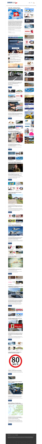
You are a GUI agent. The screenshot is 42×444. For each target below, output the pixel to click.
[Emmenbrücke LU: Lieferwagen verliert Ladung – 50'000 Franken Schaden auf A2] (15, 293)
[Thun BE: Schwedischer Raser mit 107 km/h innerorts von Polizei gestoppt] (15, 325)
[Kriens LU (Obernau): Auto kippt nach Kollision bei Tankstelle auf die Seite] (15, 75)
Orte (13, 5)
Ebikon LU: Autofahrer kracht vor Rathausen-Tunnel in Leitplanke (15, 382)
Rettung (28, 5)
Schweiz (7, 5)
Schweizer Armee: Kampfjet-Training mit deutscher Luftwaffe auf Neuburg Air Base (14, 225)
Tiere (31, 5)
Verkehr (21, 5)
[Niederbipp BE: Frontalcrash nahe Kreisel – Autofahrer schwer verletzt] (15, 262)
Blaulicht (33, 5)
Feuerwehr (26, 5)
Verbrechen (19, 5)
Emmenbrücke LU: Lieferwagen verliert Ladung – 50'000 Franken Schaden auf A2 (15, 286)
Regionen (9, 5)
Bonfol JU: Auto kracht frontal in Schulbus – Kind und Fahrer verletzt (15, 192)
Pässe (23, 5)
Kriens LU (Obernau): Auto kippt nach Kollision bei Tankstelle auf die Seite (15, 69)
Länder (15, 5)
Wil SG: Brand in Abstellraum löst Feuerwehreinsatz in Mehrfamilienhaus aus (15, 131)
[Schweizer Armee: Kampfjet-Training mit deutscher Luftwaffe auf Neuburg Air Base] (15, 231)
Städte (12, 5)
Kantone (11, 5)
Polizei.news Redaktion (13, 204)
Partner (35, 5)
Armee (30, 5)
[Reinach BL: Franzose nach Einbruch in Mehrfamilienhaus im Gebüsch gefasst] (15, 106)
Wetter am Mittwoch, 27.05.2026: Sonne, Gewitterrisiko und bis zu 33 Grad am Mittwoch (15, 403)
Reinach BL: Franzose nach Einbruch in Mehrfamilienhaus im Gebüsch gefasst (14, 100)
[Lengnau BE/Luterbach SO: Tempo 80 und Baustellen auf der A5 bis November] (15, 361)
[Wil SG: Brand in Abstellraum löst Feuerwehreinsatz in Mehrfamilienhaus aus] (15, 137)
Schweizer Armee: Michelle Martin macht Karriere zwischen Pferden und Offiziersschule (15, 162)
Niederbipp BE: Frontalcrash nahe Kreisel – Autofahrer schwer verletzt (15, 256)
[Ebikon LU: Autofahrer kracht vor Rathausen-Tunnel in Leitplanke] (15, 388)
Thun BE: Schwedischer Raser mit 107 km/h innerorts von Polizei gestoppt (15, 318)
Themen (16, 5)
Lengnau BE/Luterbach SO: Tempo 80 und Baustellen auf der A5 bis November (14, 352)
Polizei (24, 5)
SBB (22, 5)
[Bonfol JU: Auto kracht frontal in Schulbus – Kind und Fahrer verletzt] (15, 199)
